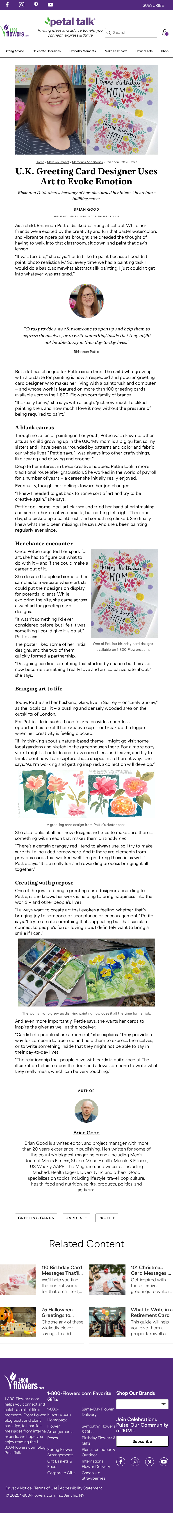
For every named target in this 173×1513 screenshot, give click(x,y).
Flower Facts (144, 51)
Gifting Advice (14, 51)
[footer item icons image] (24, 1387)
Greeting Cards (36, 1218)
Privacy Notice (19, 1487)
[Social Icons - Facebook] (7, 5)
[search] (108, 32)
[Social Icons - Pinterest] (36, 5)
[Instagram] (135, 1464)
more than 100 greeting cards (114, 388)
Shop (164, 51)
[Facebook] (120, 1464)
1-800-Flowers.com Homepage (59, 1414)
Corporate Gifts (61, 1472)
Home (40, 162)
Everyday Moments (82, 51)
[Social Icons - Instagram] (21, 5)
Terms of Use (45, 1487)
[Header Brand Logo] (14, 35)
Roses (52, 1437)
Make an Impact (116, 51)
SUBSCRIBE (153, 5)
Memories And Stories (87, 162)
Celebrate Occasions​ (47, 51)
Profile (107, 1218)
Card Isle (76, 1218)
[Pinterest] (149, 1464)
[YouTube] (163, 1464)
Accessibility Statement (81, 1487)
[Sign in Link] (165, 34)
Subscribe (142, 1441)
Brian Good (86, 209)
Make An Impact (58, 162)
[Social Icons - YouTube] (50, 5)
